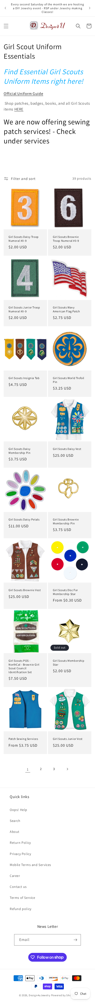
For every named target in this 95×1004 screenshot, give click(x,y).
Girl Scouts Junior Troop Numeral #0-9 (24, 309)
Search (15, 820)
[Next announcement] (89, 8)
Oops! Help (18, 810)
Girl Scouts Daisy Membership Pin (19, 451)
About (14, 831)
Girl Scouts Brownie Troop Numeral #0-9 (66, 238)
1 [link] (28, 769)
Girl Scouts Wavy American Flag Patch (66, 309)
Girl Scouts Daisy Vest (67, 449)
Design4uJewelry (39, 995)
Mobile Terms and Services (30, 865)
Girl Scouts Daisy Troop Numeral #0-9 (24, 238)
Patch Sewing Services (23, 739)
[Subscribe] (75, 940)
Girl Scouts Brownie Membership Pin (66, 521)
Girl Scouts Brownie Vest (25, 590)
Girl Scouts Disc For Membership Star (65, 592)
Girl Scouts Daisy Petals (24, 519)
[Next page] (67, 769)
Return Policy (20, 842)
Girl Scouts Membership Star (68, 662)
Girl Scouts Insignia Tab (24, 378)
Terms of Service (22, 897)
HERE (18, 109)
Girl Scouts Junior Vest (68, 739)
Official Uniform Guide (23, 93)
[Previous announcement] (5, 8)
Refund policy (20, 909)
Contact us (18, 886)
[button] (6, 26)
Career (15, 876)
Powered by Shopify (63, 995)
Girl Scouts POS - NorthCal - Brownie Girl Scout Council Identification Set (24, 666)
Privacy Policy (20, 854)
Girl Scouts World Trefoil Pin (68, 380)
